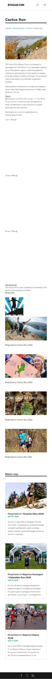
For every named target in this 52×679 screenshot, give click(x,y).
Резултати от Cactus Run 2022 (18, 419)
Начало (8, 28)
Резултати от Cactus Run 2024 (18, 345)
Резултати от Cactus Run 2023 (18, 382)
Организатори (18, 28)
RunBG (29, 28)
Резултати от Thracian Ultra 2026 (26, 514)
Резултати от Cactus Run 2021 (18, 457)
